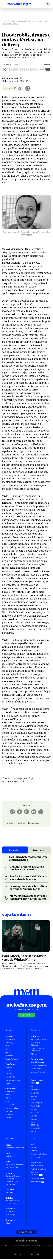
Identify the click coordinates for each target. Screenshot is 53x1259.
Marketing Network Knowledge (12, 1177)
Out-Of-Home (36, 1069)
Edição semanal (36, 1162)
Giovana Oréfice (10, 78)
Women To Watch (11, 1059)
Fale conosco (35, 1157)
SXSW (7, 1095)
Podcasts (8, 1067)
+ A (10, 88)
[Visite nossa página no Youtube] (38, 1254)
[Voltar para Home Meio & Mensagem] (22, 4)
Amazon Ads (35, 1089)
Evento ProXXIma (11, 1108)
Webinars (8, 1073)
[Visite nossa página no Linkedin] (32, 1254)
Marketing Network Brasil (14, 1164)
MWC (7, 1098)
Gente (7, 1049)
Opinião (8, 1052)
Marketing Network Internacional (12, 1202)
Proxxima (11, 21)
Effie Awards (10, 1114)
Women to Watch (37, 1166)
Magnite (34, 1116)
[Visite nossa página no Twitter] (21, 1254)
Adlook (33, 1131)
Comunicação (10, 1039)
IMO (32, 1086)
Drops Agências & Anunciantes (37, 1049)
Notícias (20, 21)
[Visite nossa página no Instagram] (26, 1254)
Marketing (9, 1042)
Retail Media (35, 1062)
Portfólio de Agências (13, 1080)
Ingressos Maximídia (34, 1173)
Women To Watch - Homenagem (12, 1183)
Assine (33, 1144)
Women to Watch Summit (14, 1148)
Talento (33, 1054)
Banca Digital (10, 1077)
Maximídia (9, 1111)
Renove (33, 1147)
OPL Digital (35, 1093)
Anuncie (34, 1151)
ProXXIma (9, 1056)
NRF (7, 1101)
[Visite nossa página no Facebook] (15, 1254)
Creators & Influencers (39, 1065)
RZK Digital (35, 1125)
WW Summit (9, 1104)
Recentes (14, 850)
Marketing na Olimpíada (35, 1043)
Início (4, 21)
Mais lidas (38, 850)
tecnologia (33, 822)
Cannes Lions (10, 1091)
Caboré (8, 1118)
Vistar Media (35, 1106)
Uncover (34, 1119)
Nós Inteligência (37, 1103)
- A (5, 88)
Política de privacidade (39, 1154)
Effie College (10, 1214)
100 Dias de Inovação (38, 1039)
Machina (34, 1109)
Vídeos (7, 1070)
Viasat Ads (34, 1112)
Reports (8, 1083)
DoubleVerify (35, 1128)
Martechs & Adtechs (38, 1072)
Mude (33, 1122)
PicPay (33, 1099)
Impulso (34, 1096)
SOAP (33, 1083)
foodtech (21, 822)
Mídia (7, 1046)
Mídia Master (10, 1156)
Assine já (26, 1015)
